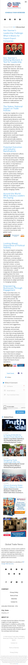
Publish (21, 412)
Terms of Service (14, 648)
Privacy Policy (14, 652)
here (17, 663)
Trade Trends (10, 373)
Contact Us (14, 643)
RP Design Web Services (12, 563)
